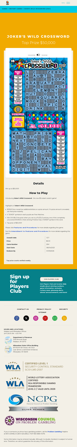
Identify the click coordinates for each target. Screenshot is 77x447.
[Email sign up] (55, 318)
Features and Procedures (25, 228)
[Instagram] (35, 318)
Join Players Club (51, 279)
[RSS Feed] (64, 318)
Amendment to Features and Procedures (29, 231)
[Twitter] (26, 318)
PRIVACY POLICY (44, 309)
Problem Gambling (55, 432)
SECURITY (63, 309)
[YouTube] (45, 318)
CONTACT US (23, 309)
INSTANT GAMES (15, 9)
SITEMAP (42, 312)
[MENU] (69, 3)
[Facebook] (16, 318)
